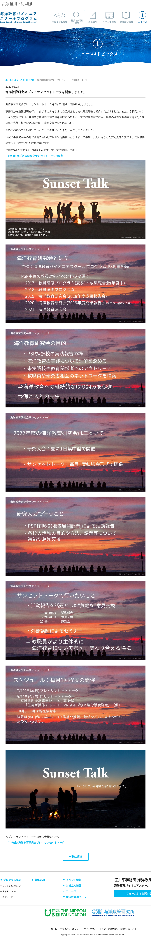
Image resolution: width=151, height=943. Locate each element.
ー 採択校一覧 (6, 897)
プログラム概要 (60, 17)
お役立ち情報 (126, 17)
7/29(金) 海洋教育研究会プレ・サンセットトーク (36, 842)
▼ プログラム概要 (10, 879)
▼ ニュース (69, 891)
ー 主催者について (8, 891)
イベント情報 (109, 17)
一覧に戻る (75, 856)
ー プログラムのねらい (10, 886)
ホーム (9, 80)
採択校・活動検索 (76, 17)
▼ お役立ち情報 (72, 885)
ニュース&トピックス (142, 17)
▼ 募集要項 (38, 879)
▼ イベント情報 (72, 879)
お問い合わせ (127, 929)
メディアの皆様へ (110, 929)
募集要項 (93, 17)
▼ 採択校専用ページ (75, 897)
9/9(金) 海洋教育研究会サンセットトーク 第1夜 (35, 155)
